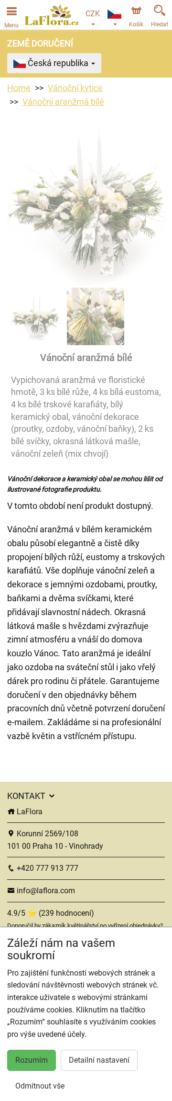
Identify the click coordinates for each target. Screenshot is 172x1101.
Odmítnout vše (39, 1085)
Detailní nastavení (99, 1060)
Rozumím (31, 1060)
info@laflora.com (45, 890)
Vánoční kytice (75, 88)
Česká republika (58, 63)
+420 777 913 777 (46, 868)
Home (19, 88)
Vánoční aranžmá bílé (63, 102)
